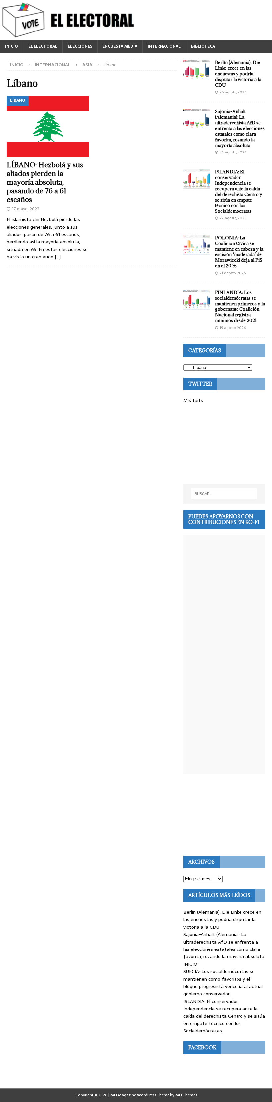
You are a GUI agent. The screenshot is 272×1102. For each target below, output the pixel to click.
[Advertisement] (224, 444)
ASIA (87, 64)
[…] (58, 256)
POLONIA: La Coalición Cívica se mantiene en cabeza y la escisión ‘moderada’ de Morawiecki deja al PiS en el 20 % (239, 252)
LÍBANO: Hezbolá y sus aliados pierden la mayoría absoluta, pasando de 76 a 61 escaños (45, 182)
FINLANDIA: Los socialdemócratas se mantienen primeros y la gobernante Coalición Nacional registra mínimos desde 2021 (240, 306)
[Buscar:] (224, 493)
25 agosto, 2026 (233, 92)
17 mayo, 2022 (25, 208)
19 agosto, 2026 (233, 328)
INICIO (11, 46)
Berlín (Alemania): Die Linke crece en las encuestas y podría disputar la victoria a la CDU (238, 73)
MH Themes (186, 1095)
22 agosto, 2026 (233, 218)
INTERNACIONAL (164, 46)
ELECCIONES (80, 46)
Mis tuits (193, 400)
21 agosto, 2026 (233, 273)
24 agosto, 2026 (233, 152)
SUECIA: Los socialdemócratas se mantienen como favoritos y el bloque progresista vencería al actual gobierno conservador (223, 982)
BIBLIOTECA (203, 46)
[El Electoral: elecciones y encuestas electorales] (70, 36)
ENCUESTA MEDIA (119, 46)
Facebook (202, 1047)
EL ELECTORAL (42, 46)
